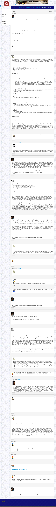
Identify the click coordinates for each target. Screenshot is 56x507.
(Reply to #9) (19, 268)
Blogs (3, 12)
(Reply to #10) (19, 278)
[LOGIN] (16, 4)
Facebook (4, 21)
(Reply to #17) (19, 379)
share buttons (1, 506)
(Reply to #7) (19, 242)
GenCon (4, 19)
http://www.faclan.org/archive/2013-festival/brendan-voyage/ (19, 469)
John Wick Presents (34, 504)
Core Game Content (27, 7)
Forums (4, 14)
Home (3, 9)
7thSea (15, 7)
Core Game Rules (37, 7)
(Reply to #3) (19, 142)
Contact (4, 23)
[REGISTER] (12, 4)
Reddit (3, 16)
